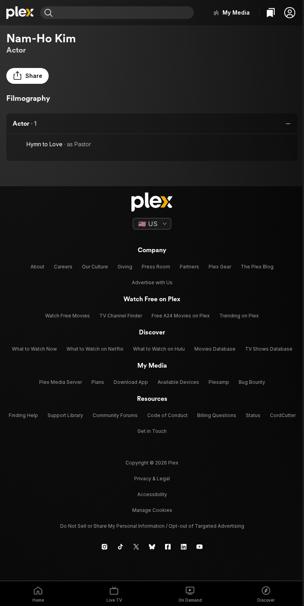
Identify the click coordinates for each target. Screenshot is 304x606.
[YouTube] (199, 547)
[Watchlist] (271, 13)
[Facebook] (168, 547)
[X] (136, 547)
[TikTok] (120, 547)
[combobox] (124, 12)
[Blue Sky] (152, 547)
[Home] (20, 13)
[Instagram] (104, 547)
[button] (290, 13)
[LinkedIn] (184, 547)
